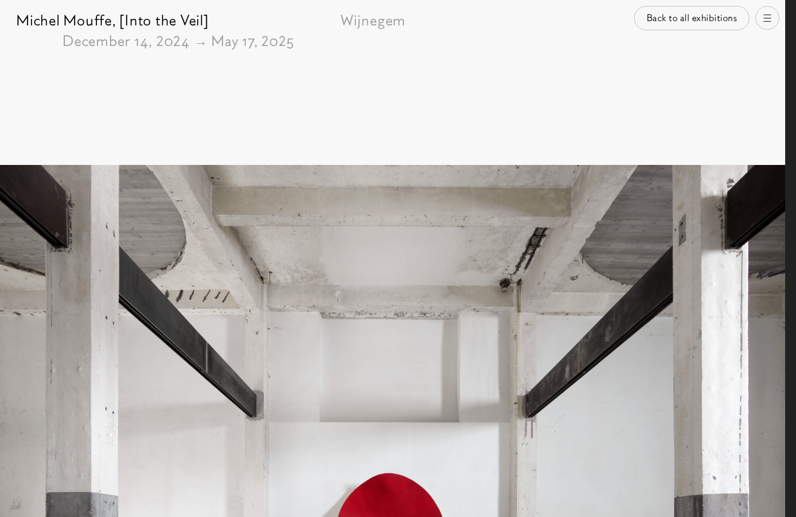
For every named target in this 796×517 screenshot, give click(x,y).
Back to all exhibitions (692, 18)
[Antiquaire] (790, 258)
